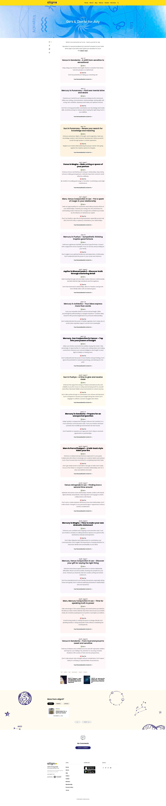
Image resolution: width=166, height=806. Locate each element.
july (69, 672)
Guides (107, 3)
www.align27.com (51, 774)
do (61, 672)
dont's (65, 672)
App (96, 3)
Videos (101, 3)
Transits (83, 17)
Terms (67, 790)
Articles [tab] (66, 703)
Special (58, 708)
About (92, 3)
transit (80, 672)
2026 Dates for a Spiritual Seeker (61, 712)
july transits (74, 672)
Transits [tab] (58, 703)
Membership (69, 784)
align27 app (83, 51)
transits (85, 672)
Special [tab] (50, 703)
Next (85, 722)
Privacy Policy (69, 787)
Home (86, 3)
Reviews (113, 3)
